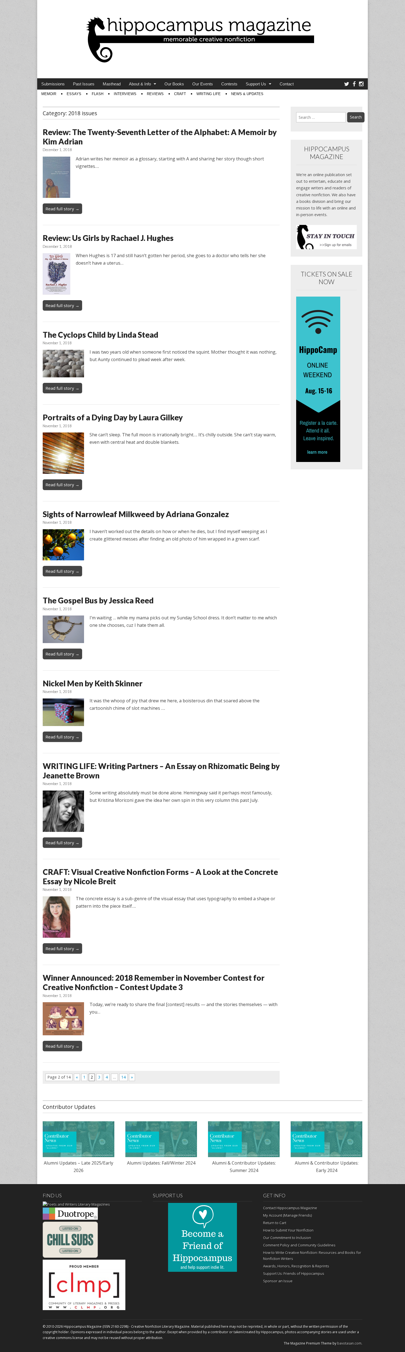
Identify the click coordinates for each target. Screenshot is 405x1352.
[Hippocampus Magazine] (202, 35)
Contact (287, 84)
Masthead (112, 84)
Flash (97, 94)
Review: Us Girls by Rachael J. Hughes (108, 238)
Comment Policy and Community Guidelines (299, 1245)
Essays (74, 94)
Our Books (174, 84)
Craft (180, 94)
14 (123, 1077)
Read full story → (62, 208)
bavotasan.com (349, 1343)
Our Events (202, 84)
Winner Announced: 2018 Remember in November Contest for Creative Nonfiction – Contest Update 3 (153, 982)
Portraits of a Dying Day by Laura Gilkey (113, 417)
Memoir (48, 94)
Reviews (155, 94)
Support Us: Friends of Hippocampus (293, 1273)
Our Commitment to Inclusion (287, 1237)
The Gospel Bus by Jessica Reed (98, 600)
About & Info (140, 84)
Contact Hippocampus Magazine (290, 1207)
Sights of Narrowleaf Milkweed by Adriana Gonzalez (136, 514)
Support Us (256, 84)
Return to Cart (274, 1222)
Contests (229, 84)
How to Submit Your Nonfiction (288, 1230)
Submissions (53, 84)
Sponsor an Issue (278, 1280)
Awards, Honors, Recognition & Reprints (296, 1266)
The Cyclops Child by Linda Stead (100, 334)
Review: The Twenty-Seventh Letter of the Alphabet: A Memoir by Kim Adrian (160, 136)
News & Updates (247, 94)
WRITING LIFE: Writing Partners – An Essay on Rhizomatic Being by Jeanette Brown (161, 770)
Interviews (125, 94)
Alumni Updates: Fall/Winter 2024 (161, 1163)
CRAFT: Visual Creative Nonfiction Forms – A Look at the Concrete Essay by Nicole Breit (160, 876)
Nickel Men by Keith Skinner (92, 683)
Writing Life (208, 94)
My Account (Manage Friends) (287, 1215)
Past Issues (83, 84)
